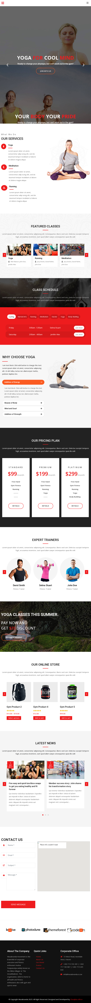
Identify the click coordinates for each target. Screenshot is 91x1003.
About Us (39, 959)
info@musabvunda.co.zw (72, 974)
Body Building (73, 317)
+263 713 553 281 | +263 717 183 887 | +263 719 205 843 (72, 967)
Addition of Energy (12, 382)
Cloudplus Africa (76, 999)
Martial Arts (22, 317)
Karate (54, 317)
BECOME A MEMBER (14, 637)
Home (38, 956)
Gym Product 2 (14, 707)
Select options (13, 718)
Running (38, 258)
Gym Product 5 (67, 707)
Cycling (11, 317)
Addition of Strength (13, 414)
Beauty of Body (11, 403)
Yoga (10, 258)
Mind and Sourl (11, 408)
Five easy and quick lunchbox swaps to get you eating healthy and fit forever (25, 786)
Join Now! (79, 328)
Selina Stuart (45, 585)
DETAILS (15, 506)
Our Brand (40, 962)
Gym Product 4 (40, 707)
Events (38, 965)
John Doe (72, 585)
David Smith (19, 585)
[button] (23, 382)
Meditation (66, 258)
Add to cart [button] (39, 718)
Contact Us (40, 968)
